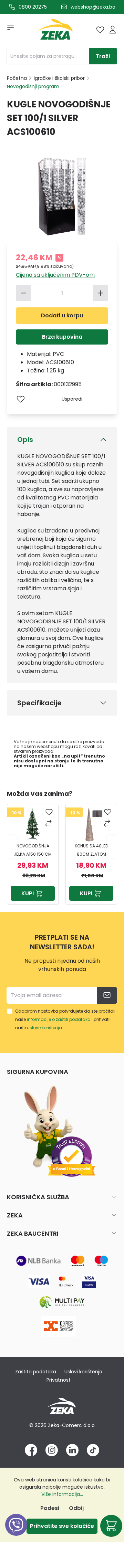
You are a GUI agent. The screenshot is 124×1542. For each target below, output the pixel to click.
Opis (25, 439)
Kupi (27, 893)
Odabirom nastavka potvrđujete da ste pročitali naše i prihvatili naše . (65, 1019)
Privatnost (58, 1379)
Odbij (76, 1508)
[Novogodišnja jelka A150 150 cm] (33, 824)
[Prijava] (112, 30)
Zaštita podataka (35, 1371)
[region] (62, 847)
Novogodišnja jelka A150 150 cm (33, 850)
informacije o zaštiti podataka (59, 1019)
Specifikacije (39, 703)
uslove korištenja (44, 1028)
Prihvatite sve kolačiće (62, 1526)
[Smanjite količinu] (23, 293)
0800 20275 (33, 6)
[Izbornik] (8, 30)
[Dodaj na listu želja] (20, 399)
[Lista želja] (100, 30)
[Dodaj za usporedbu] (49, 824)
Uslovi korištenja (83, 1371)
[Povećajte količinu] (100, 293)
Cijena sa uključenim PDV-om (55, 275)
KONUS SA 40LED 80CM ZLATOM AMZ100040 (91, 850)
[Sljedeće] (112, 847)
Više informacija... (62, 1494)
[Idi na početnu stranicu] (55, 31)
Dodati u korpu (62, 315)
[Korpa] (111, 1526)
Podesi (49, 1508)
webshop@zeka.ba (93, 6)
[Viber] (16, 1532)
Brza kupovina (62, 337)
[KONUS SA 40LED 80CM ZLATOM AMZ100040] (91, 824)
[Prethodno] (12, 847)
